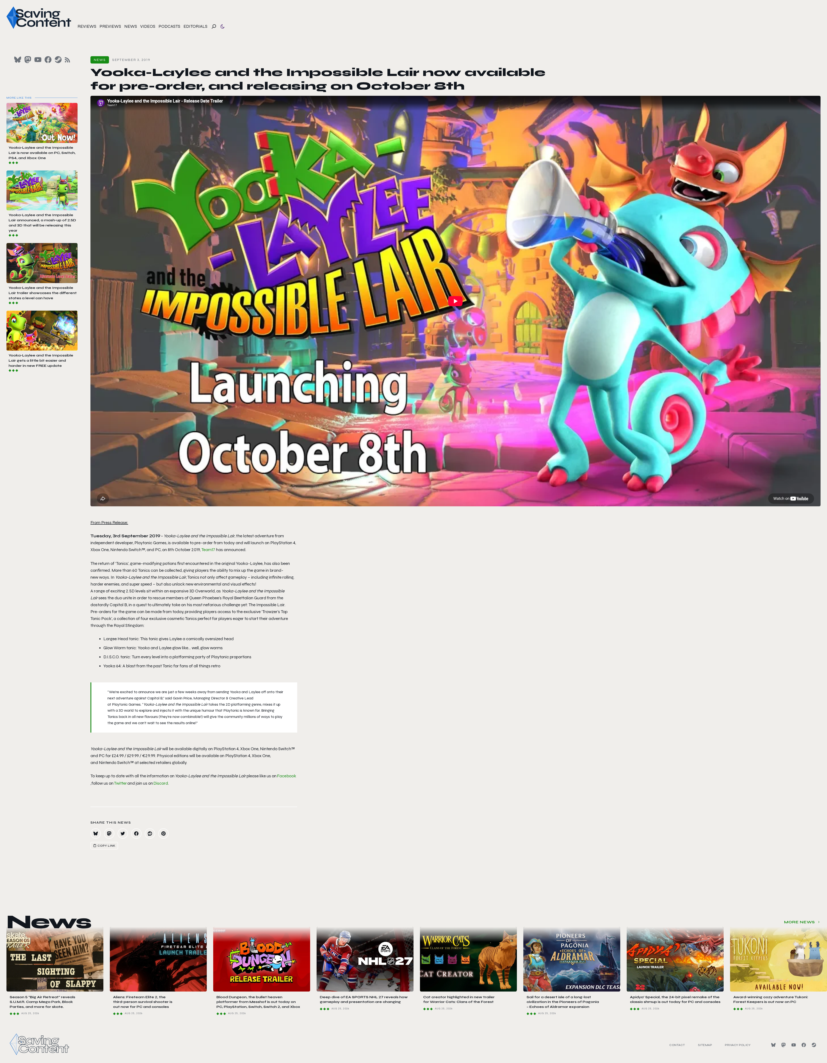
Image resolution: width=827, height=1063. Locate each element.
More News (799, 922)
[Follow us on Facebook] (48, 59)
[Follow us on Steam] (58, 59)
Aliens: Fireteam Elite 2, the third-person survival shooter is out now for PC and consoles (142, 1002)
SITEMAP (705, 1045)
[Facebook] (803, 1044)
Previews (110, 26)
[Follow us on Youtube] (37, 59)
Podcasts (169, 26)
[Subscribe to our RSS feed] (67, 59)
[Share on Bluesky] (95, 833)
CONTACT (677, 1045)
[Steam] (813, 1044)
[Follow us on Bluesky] (17, 59)
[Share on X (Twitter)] (123, 833)
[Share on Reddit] (150, 833)
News (130, 26)
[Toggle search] (214, 26)
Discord (160, 783)
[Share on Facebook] (136, 833)
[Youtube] (793, 1044)
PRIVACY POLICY (738, 1045)
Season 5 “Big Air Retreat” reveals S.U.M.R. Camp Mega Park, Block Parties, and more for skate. (42, 1002)
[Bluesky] (773, 1044)
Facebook (286, 776)
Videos (147, 26)
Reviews (87, 26)
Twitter (120, 783)
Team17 (208, 549)
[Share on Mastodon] (109, 833)
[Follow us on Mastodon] (27, 59)
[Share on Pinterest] (163, 833)
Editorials (195, 26)
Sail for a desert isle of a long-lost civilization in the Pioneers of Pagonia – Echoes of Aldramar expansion (563, 1002)
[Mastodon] (783, 1044)
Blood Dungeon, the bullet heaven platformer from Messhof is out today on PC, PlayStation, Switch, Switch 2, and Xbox (258, 1002)
